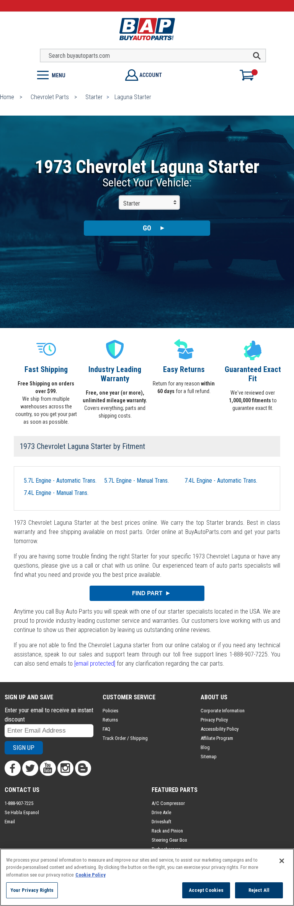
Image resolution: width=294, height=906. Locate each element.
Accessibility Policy (219, 729)
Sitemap (209, 756)
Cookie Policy (90, 875)
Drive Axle (161, 812)
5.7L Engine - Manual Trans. (136, 480)
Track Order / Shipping (125, 738)
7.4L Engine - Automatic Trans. (221, 480)
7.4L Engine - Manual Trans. (56, 492)
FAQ (106, 729)
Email (10, 821)
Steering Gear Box (169, 840)
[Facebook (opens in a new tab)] (13, 768)
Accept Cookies (206, 890)
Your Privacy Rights (32, 890)
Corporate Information (223, 710)
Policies (110, 710)
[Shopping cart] (250, 74)
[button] (73, 74)
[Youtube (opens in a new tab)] (48, 768)
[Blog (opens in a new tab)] (83, 768)
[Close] (281, 860)
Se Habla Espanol (22, 812)
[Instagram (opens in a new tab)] (65, 768)
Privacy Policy (214, 720)
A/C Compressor (168, 803)
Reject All (259, 890)
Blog (205, 747)
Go (147, 228)
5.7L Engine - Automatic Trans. (60, 480)
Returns (110, 720)
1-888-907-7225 (19, 803)
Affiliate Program (217, 738)
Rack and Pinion (167, 831)
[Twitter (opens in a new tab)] (30, 768)
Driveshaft (162, 821)
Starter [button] (131, 203)
